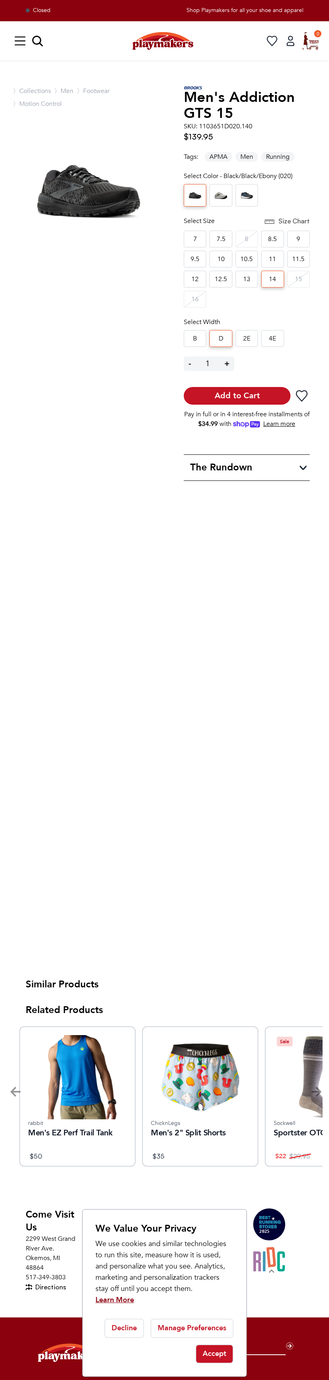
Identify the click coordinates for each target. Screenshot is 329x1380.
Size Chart (294, 221)
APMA (218, 156)
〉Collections (32, 91)
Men (246, 156)
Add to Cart (237, 395)
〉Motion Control (37, 103)
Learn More (114, 1300)
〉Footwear (93, 91)
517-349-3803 (46, 1277)
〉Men (63, 91)
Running (278, 156)
